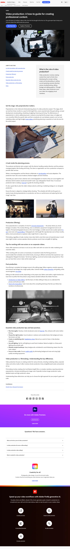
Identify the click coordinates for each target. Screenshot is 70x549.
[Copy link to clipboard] (43, 399)
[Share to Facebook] (27, 399)
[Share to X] (30, 399)
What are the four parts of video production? (17, 440)
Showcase (25, 2)
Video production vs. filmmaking (14, 83)
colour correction (49, 269)
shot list (24, 183)
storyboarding (42, 173)
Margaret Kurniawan (18, 387)
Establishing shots (30, 339)
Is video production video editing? (15, 450)
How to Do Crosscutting (15, 284)
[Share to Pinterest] (37, 399)
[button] (62, 2)
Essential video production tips (13, 80)
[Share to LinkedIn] (33, 399)
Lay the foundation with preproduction (15, 68)
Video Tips (32, 2)
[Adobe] (3, 2)
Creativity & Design (11, 2)
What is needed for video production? (15, 455)
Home (2, 5)
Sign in (66, 2)
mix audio (18, 271)
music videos (29, 119)
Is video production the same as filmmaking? (17, 445)
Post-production (10, 77)
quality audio (29, 351)
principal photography (37, 226)
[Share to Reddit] (40, 399)
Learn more (35, 423)
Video (19, 2)
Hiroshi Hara (9, 387)
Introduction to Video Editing (17, 280)
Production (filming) (11, 74)
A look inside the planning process (14, 71)
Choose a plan (46, 2)
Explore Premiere (25, 26)
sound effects (21, 232)
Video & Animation (17, 5)
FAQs (7, 86)
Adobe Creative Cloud (8, 5)
